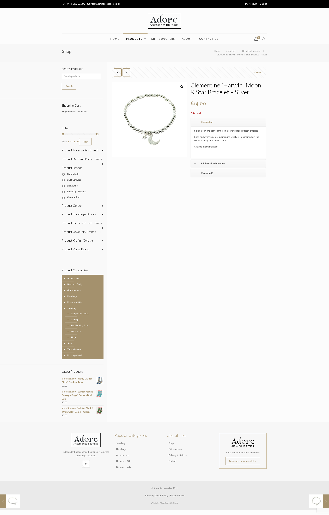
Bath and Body (74, 284)
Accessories (73, 278)
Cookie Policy (161, 495)
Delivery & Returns (177, 455)
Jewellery (231, 51)
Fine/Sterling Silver (80, 325)
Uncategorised (74, 355)
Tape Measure (74, 349)
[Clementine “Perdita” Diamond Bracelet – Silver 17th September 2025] (319, 501)
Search (68, 86)
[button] (182, 87)
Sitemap (148, 495)
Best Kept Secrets (76, 191)
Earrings (75, 319)
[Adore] (164, 21)
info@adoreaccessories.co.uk (105, 4)
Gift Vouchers (74, 290)
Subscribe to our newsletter (242, 461)
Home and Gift (74, 302)
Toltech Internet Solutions (169, 503)
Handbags (72, 296)
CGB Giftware (74, 180)
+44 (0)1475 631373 (75, 4)
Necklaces (76, 331)
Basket (263, 4)
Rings (73, 337)
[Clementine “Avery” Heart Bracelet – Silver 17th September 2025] (10, 501)
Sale (69, 343)
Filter (85, 141)
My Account (251, 4)
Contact (172, 461)
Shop (171, 443)
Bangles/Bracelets (251, 51)
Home (217, 51)
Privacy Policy (177, 495)
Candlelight (73, 174)
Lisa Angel (72, 185)
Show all (260, 72)
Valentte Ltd (73, 197)
